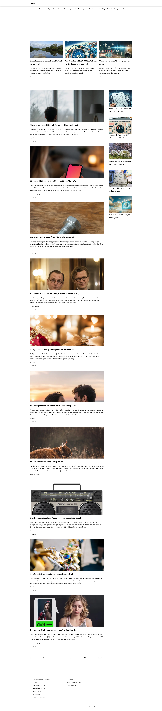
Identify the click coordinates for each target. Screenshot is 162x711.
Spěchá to (33, 3)
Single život (106, 9)
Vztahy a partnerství (117, 9)
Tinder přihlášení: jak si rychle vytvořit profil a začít (53, 181)
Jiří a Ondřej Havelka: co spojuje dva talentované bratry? (55, 293)
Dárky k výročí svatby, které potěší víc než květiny (52, 349)
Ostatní (60, 9)
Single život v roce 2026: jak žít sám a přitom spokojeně (54, 125)
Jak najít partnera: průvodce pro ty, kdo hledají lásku (53, 406)
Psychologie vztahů (70, 9)
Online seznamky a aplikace (47, 9)
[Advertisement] (81, 23)
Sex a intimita (96, 9)
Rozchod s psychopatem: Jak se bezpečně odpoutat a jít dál (55, 518)
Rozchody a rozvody (84, 9)
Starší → (101, 658)
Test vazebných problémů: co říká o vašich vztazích (52, 237)
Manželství (34, 9)
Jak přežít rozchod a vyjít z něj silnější (46, 462)
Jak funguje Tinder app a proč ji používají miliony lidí (53, 630)
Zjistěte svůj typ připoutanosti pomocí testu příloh (51, 574)
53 (85, 658)
